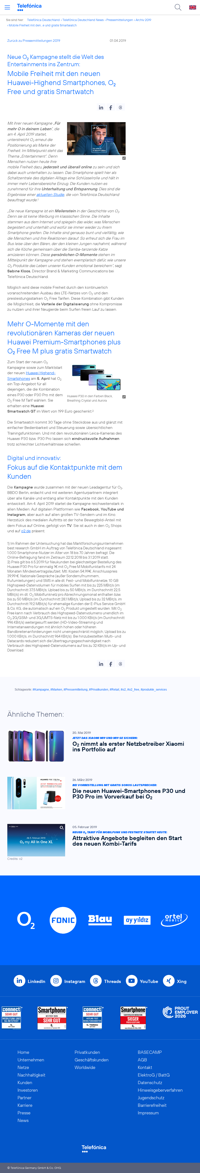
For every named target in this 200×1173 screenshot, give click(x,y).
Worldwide (85, 1067)
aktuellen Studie (50, 194)
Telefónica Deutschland (43, 20)
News (23, 1120)
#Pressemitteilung (76, 689)
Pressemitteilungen (119, 20)
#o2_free (133, 689)
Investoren (28, 1090)
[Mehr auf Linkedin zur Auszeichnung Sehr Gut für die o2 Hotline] (93, 1018)
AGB (142, 1060)
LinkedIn (36, 981)
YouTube (149, 981)
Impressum (148, 1113)
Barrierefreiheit (152, 1105)
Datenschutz (150, 1082)
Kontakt (145, 1067)
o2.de (26, 530)
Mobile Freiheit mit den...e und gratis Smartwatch (43, 25)
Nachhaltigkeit (31, 1075)
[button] (101, 107)
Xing (182, 981)
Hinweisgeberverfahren (160, 1090)
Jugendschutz (151, 1097)
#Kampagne (41, 689)
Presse (24, 1113)
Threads (112, 981)
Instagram (74, 981)
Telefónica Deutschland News (83, 20)
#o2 (123, 689)
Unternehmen (31, 1060)
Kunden (25, 1082)
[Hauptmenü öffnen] (7, 7)
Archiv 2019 (143, 20)
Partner (24, 1097)
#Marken (56, 689)
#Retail (114, 689)
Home (23, 1052)
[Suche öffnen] (178, 7)
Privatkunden (87, 1052)
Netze (23, 1067)
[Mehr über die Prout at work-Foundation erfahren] (180, 1018)
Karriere (25, 1105)
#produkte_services (154, 689)
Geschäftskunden (92, 1060)
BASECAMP (150, 1052)
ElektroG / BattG (154, 1075)
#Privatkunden (98, 689)
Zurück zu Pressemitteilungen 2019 (33, 40)
